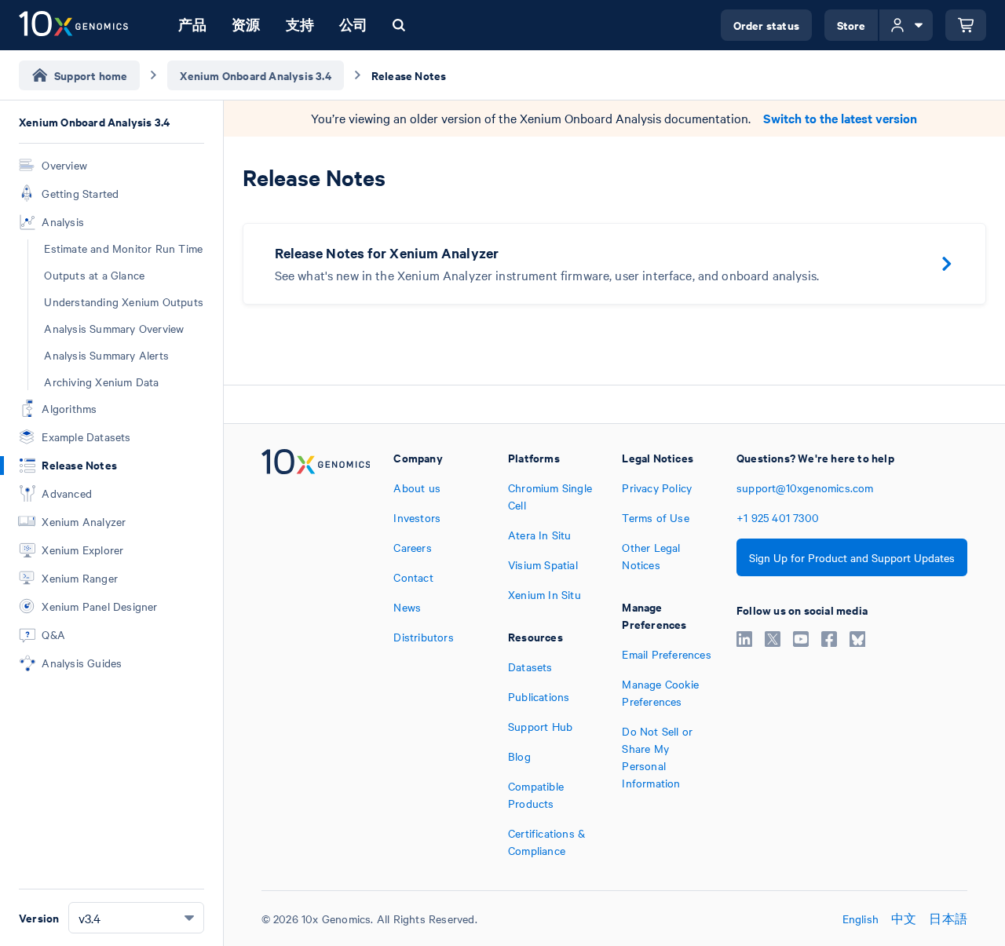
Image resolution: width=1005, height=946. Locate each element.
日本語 (948, 918)
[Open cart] (965, 25)
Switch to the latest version (840, 118)
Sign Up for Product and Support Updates (852, 557)
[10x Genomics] (316, 654)
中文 (903, 918)
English (860, 918)
